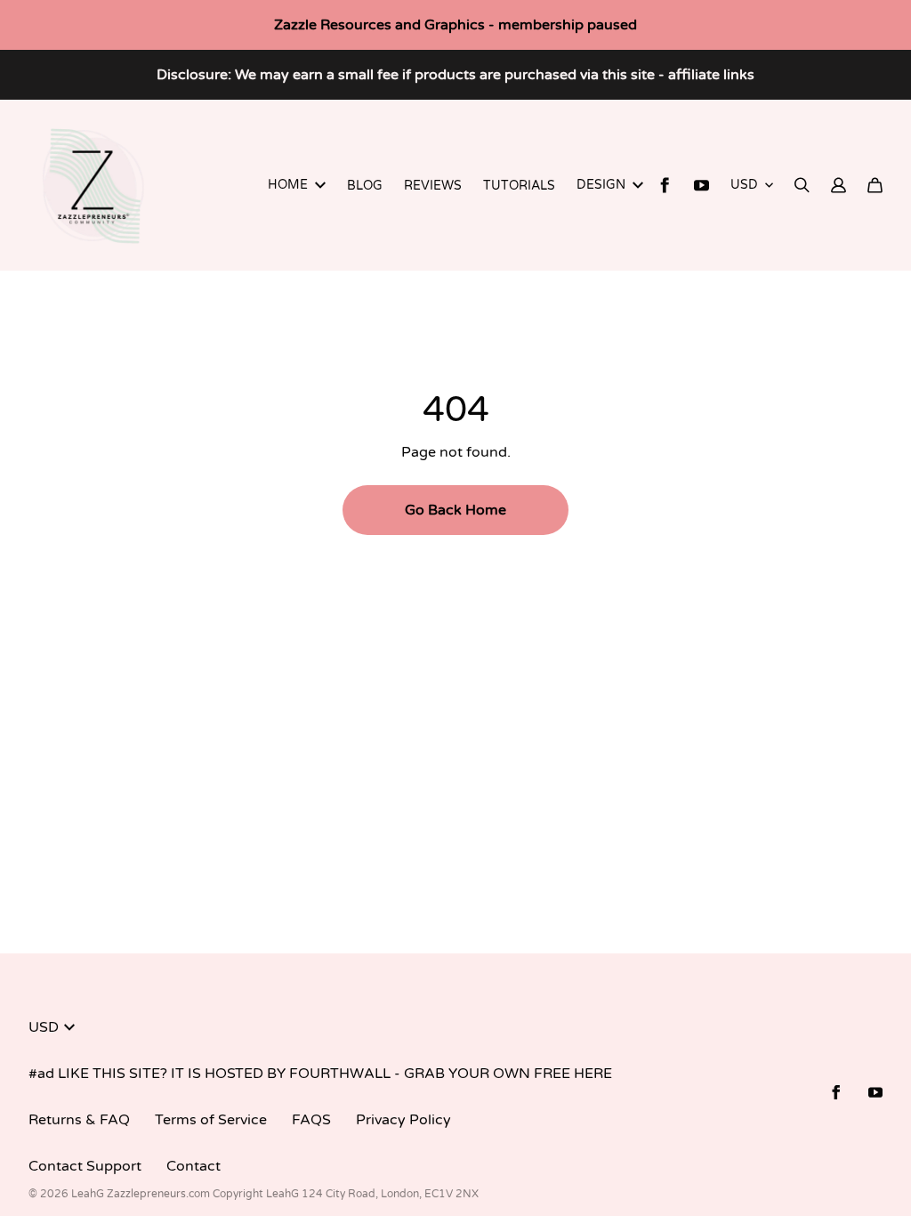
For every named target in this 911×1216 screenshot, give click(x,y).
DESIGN (600, 184)
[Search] (802, 185)
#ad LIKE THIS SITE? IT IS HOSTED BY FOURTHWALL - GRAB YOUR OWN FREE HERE (320, 1073)
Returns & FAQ (79, 1120)
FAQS (311, 1120)
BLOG (365, 185)
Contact (193, 1166)
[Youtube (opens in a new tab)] (701, 185)
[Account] (838, 185)
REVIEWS (433, 185)
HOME (288, 184)
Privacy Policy (403, 1120)
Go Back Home (455, 510)
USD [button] (744, 184)
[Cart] (875, 185)
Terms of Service (211, 1120)
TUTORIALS (519, 185)
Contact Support (84, 1166)
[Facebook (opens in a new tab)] (665, 185)
